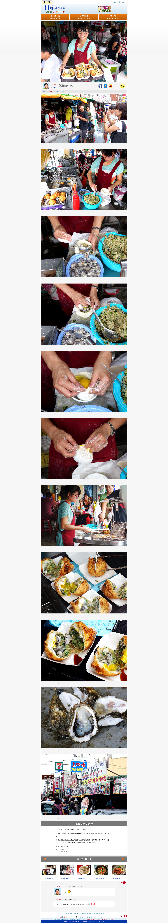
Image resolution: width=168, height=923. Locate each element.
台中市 (64, 886)
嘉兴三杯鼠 (116, 878)
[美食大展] (84, 19)
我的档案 (66, 913)
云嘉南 (49, 91)
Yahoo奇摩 (80, 913)
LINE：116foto (108, 919)
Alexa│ (70, 917)
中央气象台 (92, 913)
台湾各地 (59, 899)
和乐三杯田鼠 (100, 878)
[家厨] (113, 19)
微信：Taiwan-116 (98, 919)
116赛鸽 (101, 913)
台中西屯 (54, 87)
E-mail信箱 (89, 919)
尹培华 (54, 84)
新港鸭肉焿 (81, 878)
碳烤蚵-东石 (65, 878)
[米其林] (55, 19)
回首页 (65, 917)
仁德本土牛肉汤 (49, 878)
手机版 (60, 917)
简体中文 (123, 2)
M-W (73, 917)
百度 (97, 913)
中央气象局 (73, 913)
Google (86, 913)
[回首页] (47, 1)
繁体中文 (116, 2)
